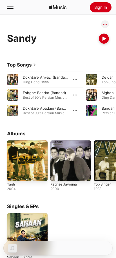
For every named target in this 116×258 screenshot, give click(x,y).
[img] (57, 7)
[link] (21, 65)
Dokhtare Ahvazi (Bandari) (45, 77)
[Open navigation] (10, 7)
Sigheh (108, 93)
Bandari (108, 108)
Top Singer (102, 184)
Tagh (11, 184)
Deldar (107, 77)
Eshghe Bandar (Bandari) (44, 93)
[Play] (104, 39)
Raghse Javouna (63, 184)
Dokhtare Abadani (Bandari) (47, 108)
